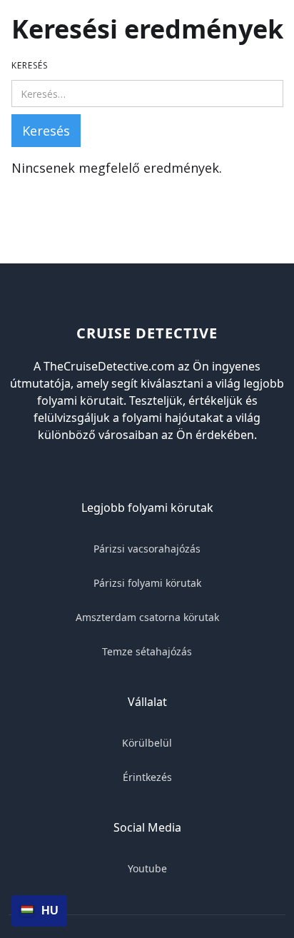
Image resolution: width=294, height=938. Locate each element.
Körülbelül (147, 743)
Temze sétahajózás (147, 651)
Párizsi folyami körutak (147, 583)
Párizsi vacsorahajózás (147, 548)
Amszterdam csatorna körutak (147, 617)
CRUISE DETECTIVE (147, 333)
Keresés (29, 65)
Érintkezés (147, 777)
